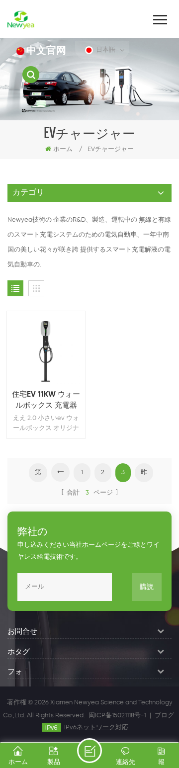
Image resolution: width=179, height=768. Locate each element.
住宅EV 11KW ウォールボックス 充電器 (46, 400)
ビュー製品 (51, 364)
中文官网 (46, 51)
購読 (147, 587)
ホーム (63, 149)
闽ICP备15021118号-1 (117, 715)
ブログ (164, 715)
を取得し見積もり (89, 750)
